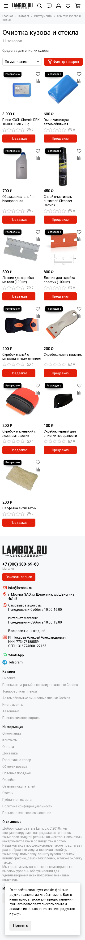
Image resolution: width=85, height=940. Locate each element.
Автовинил (11, 711)
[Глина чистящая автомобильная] (63, 89)
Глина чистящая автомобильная (56, 122)
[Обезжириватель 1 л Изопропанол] (21, 166)
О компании (11, 733)
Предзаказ (19, 138)
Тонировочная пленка (19, 691)
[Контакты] (49, 6)
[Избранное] (37, 74)
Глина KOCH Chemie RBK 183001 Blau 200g (20, 122)
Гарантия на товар (16, 760)
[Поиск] (39, 6)
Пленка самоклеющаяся (21, 718)
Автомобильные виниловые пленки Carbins (36, 698)
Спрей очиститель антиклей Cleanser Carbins (58, 201)
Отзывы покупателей (18, 786)
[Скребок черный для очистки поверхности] (63, 401)
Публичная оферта (17, 799)
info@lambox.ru (20, 588)
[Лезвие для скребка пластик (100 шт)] (63, 247)
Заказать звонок (19, 577)
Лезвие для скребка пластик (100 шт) (59, 280)
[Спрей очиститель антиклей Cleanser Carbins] (63, 166)
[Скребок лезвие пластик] (63, 324)
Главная (7, 16)
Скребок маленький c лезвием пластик (19, 433)
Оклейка (9, 678)
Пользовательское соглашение (26, 813)
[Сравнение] (37, 81)
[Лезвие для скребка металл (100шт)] (21, 247)
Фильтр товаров (66, 62)
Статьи (7, 793)
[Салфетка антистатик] (21, 478)
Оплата (8, 747)
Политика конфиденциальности (27, 806)
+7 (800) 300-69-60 (20, 564)
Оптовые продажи (16, 773)
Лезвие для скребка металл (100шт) (18, 280)
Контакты (9, 740)
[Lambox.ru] (22, 6)
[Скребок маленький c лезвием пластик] (21, 401)
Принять (20, 925)
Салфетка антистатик (19, 508)
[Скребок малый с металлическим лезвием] (21, 324)
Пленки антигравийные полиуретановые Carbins (40, 685)
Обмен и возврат (15, 766)
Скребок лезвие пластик (63, 354)
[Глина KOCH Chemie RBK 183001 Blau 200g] (21, 89)
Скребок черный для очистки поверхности (60, 433)
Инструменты (43, 16)
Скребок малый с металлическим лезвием (21, 357)
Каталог (23, 16)
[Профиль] (58, 6)
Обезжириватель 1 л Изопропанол (18, 199)
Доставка (10, 753)
